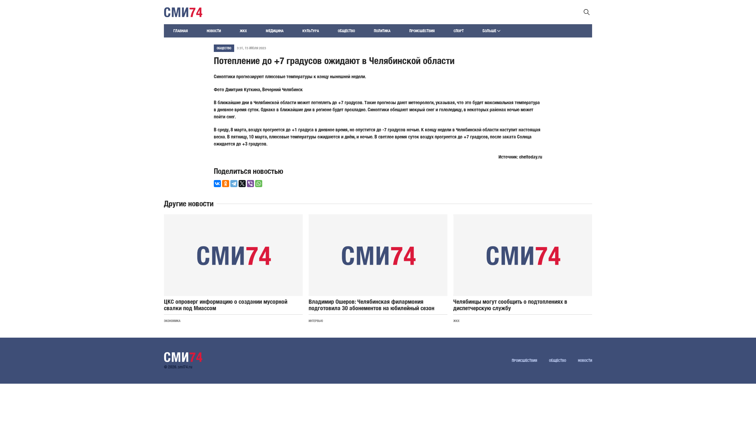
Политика (382, 31)
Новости (214, 31)
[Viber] (250, 183)
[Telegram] (233, 183)
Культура (310, 31)
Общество (346, 31)
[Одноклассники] (225, 183)
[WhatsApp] (258, 183)
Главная (180, 31)
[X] (242, 183)
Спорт (459, 31)
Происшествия (422, 31)
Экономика (172, 321)
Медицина (275, 31)
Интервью (316, 321)
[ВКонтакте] (217, 183)
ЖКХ (243, 31)
